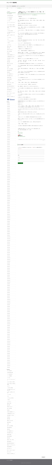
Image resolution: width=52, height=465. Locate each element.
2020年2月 (8, 191)
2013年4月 (8, 334)
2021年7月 (8, 162)
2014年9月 (8, 304)
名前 (18, 155)
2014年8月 (8, 306)
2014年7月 (8, 308)
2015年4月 (8, 292)
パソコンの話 (9, 37)
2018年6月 (8, 226)
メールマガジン (9, 44)
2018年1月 (8, 235)
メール (19, 157)
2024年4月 (8, 104)
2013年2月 (8, 337)
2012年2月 (8, 358)
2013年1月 (8, 339)
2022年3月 (8, 148)
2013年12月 (8, 320)
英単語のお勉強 (9, 77)
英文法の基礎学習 (9, 79)
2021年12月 (8, 153)
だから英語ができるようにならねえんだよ (11, 33)
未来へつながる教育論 (10, 68)
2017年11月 (8, 238)
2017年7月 (8, 245)
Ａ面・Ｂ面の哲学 (9, 13)
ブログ (8, 39)
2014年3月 (8, 315)
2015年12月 (8, 278)
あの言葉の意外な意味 (10, 15)
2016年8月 (8, 264)
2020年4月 (8, 188)
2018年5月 (8, 228)
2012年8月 (8, 348)
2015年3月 (8, 294)
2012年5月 (8, 353)
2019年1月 (8, 214)
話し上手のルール (9, 91)
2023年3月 (8, 127)
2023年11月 (8, 113)
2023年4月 (8, 125)
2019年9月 (8, 200)
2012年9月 (8, 346)
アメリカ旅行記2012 (9, 374)
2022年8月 (8, 139)
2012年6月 (8, 351)
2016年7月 (8, 266)
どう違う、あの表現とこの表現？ (11, 35)
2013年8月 (8, 327)
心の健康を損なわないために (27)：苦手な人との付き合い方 (24, 139)
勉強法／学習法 (9, 403)
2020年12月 (8, 174)
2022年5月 (8, 144)
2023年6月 (8, 122)
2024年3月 (8, 106)
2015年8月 (8, 285)
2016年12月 (8, 257)
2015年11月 (8, 280)
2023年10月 (8, 115)
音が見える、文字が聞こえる (11, 96)
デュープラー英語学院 (12, 2)
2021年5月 (8, 165)
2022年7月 (8, 141)
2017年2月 (8, 254)
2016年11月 (8, 259)
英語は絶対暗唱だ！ (9, 89)
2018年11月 (8, 217)
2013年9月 (8, 325)
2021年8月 (8, 160)
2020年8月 (8, 181)
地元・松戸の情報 (9, 51)
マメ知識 (8, 42)
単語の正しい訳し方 (9, 49)
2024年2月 (8, 108)
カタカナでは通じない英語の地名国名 (11, 27)
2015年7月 (8, 287)
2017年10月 (8, 240)
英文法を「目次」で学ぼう (10, 82)
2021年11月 (8, 155)
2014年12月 (8, 299)
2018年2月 (8, 233)
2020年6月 (8, 184)
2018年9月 (8, 221)
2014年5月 (8, 311)
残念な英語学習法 (9, 70)
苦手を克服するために (10, 75)
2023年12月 (8, 111)
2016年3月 (8, 273)
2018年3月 (8, 231)
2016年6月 (8, 268)
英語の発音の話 (9, 84)
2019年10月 (8, 198)
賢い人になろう (9, 94)
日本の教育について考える (10, 58)
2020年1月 (8, 193)
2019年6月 (8, 205)
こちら (35, 18)
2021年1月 (8, 172)
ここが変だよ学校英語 (10, 30)
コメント (19, 148)
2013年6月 (8, 330)
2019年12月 (8, 195)
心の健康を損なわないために (11, 56)
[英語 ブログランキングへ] (20, 135)
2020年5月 (8, 186)
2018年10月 (8, 219)
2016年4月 (8, 271)
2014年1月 (8, 318)
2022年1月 (8, 151)
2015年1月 (8, 297)
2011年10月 (8, 365)
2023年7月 (8, 120)
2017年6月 (8, 247)
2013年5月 (8, 332)
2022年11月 (8, 134)
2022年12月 (8, 132)
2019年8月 (8, 202)
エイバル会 (8, 20)
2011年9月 (8, 367)
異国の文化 (8, 72)
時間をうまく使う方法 (10, 63)
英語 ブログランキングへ (21, 136)
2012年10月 (8, 344)
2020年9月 (8, 179)
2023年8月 (8, 118)
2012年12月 (8, 341)
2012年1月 (8, 360)
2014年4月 (8, 313)
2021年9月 (8, 158)
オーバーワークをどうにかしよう (11, 22)
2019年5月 (8, 207)
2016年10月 (8, 261)
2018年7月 (8, 224)
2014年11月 (8, 301)
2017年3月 (8, 252)
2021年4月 (8, 167)
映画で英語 (8, 61)
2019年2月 (8, 212)
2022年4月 (8, 146)
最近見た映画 (9, 65)
